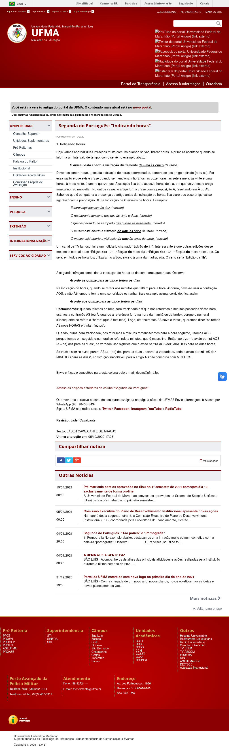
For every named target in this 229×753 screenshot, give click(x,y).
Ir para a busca (61, 11)
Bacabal (96, 639)
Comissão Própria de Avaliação (28, 183)
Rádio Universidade (192, 642)
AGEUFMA (10, 648)
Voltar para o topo (209, 608)
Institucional (21, 168)
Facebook (121, 408)
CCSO (140, 647)
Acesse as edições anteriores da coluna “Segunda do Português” (102, 388)
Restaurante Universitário (196, 639)
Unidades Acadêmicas (29, 175)
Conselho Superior (26, 133)
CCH (139, 651)
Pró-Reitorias (22, 147)
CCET (139, 641)
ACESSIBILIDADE (166, 11)
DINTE (184, 658)
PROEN (8, 639)
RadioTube (173, 408)
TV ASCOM (187, 652)
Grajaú (95, 655)
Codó (94, 642)
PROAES (8, 652)
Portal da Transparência (140, 83)
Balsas (95, 661)
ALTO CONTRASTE (191, 11)
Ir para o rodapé (83, 11)
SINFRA (52, 639)
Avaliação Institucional (194, 667)
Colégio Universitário (193, 645)
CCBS (139, 644)
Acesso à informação (183, 83)
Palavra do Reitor (25, 161)
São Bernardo (100, 648)
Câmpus (19, 154)
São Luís (97, 636)
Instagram (138, 408)
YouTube (155, 408)
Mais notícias (204, 598)
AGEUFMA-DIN (189, 661)
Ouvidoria (214, 83)
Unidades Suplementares (31, 140)
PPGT (6, 636)
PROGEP (9, 642)
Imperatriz (97, 658)
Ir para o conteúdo (18, 11)
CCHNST (141, 660)
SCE (50, 642)
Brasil (21, 4)
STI (49, 636)
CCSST (140, 654)
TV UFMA (186, 648)
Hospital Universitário (193, 636)
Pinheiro (96, 645)
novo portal (142, 107)
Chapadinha (99, 652)
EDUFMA (186, 655)
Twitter (107, 408)
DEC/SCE (186, 664)
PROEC (8, 645)
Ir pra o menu (40, 11)
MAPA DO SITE (214, 11)
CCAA (139, 657)
